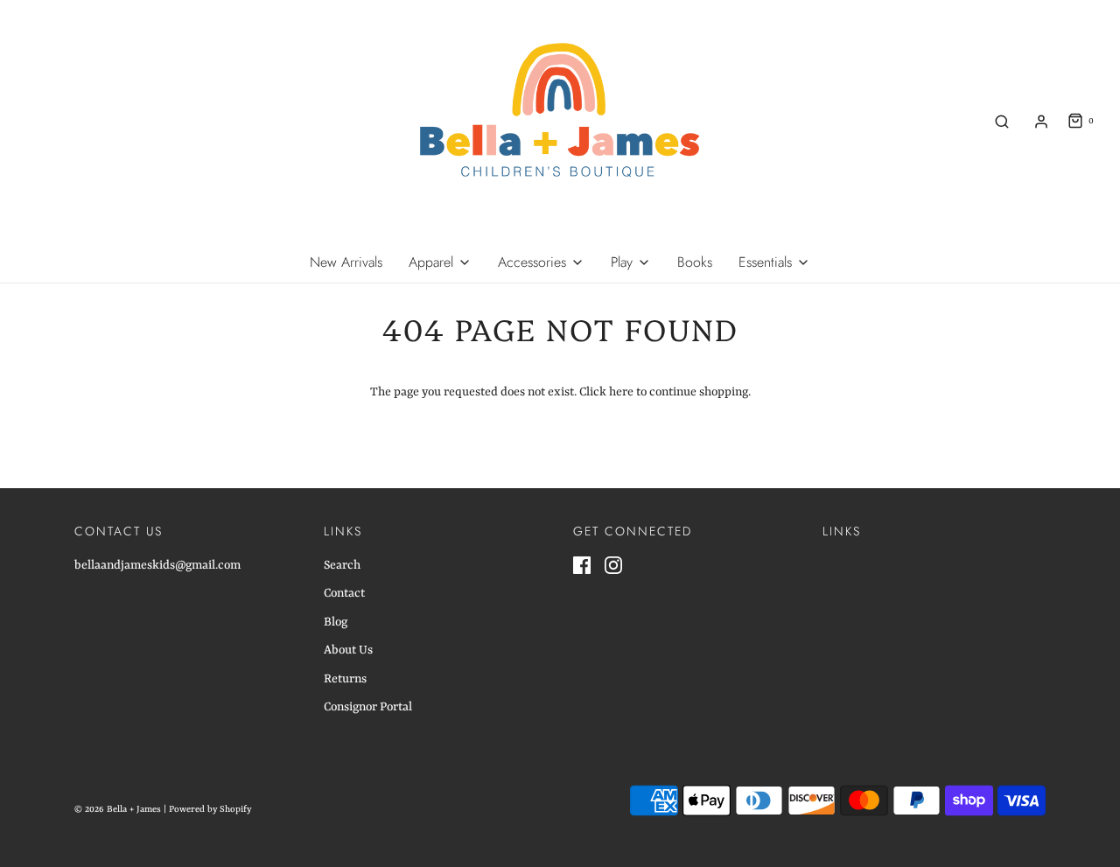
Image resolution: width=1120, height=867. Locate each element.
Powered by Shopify (210, 809)
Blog (335, 622)
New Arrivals (346, 262)
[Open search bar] (1002, 121)
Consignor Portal (368, 707)
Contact (344, 593)
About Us (348, 650)
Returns (345, 679)
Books (694, 262)
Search (342, 565)
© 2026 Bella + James (117, 809)
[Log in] (1041, 121)
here (621, 392)
